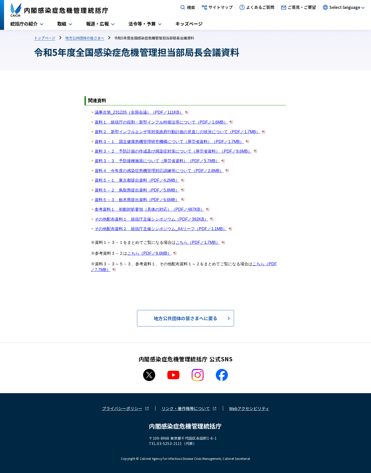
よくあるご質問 (260, 7)
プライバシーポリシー (122, 408)
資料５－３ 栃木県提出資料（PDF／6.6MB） (137, 200)
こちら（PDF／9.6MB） (149, 253)
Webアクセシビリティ (249, 408)
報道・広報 (97, 23)
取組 (61, 23)
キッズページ (189, 23)
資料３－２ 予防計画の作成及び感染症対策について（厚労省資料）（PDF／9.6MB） (173, 151)
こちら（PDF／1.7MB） (198, 242)
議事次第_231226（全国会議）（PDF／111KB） (139, 112)
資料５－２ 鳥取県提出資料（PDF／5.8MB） (137, 190)
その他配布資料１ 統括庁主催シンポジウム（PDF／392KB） (151, 219)
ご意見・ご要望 (302, 7)
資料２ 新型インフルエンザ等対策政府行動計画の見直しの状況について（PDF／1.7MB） (177, 132)
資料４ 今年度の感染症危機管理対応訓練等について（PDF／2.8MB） (159, 171)
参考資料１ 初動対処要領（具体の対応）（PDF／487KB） (149, 209)
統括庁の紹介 (24, 23)
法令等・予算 (142, 23)
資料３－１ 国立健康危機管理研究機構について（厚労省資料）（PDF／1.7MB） (169, 141)
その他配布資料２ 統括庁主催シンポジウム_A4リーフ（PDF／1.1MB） (161, 229)
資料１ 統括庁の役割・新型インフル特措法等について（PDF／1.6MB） (161, 122)
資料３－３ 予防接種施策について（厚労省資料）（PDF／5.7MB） (157, 161)
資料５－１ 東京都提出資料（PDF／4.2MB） (137, 180)
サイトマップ (220, 7)
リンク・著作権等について (186, 408)
